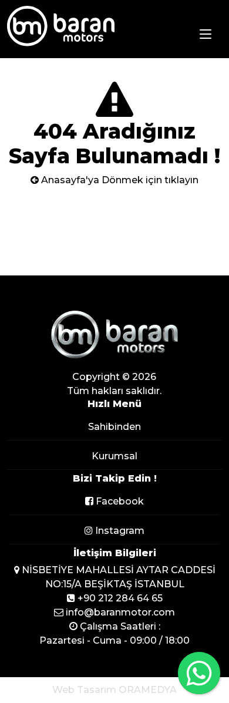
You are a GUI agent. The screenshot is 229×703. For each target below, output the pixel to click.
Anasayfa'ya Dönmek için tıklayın (118, 180)
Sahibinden (114, 426)
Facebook (118, 501)
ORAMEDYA (148, 689)
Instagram (118, 530)
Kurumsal (114, 456)
